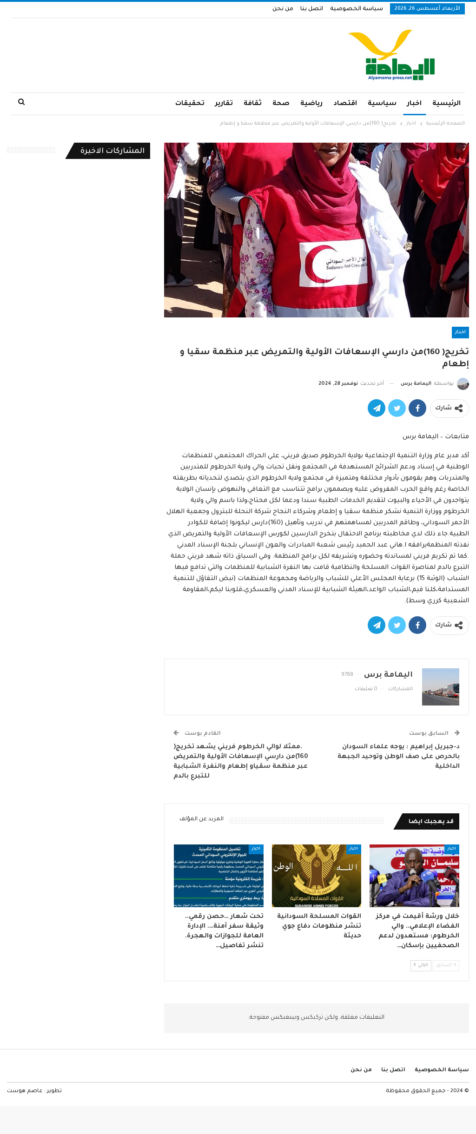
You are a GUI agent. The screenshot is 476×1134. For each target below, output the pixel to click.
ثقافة (253, 104)
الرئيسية (446, 104)
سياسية (382, 104)
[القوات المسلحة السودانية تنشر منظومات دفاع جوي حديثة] (317, 875)
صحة (281, 104)
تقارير (224, 104)
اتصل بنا (311, 9)
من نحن (282, 9)
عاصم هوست (25, 1091)
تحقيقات (190, 104)
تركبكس (311, 1018)
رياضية (311, 104)
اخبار (414, 104)
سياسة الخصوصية (356, 9)
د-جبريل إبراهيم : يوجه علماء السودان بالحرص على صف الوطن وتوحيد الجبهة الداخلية (398, 757)
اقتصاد (345, 104)
